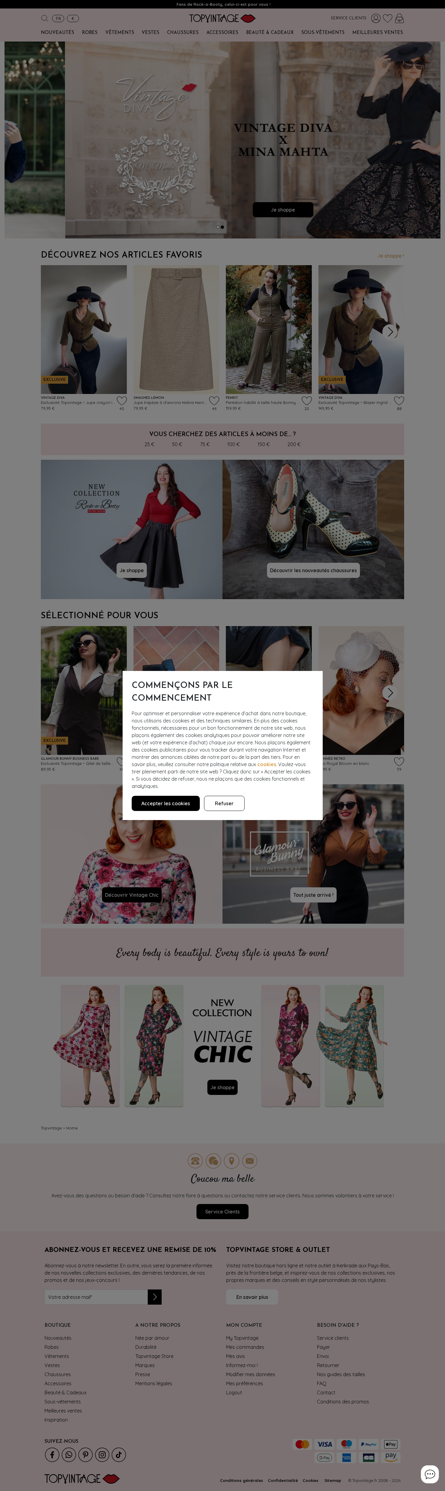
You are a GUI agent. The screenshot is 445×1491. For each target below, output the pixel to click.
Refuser (224, 803)
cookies (266, 764)
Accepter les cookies (165, 803)
